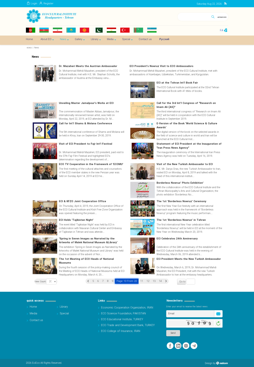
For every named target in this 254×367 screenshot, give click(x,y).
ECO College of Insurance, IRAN (120, 331)
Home (33, 307)
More (176, 98)
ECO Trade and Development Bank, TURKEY (128, 325)
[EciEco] (51, 16)
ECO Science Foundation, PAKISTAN (123, 313)
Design (208, 363)
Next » (166, 281)
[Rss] (225, 4)
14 (160, 281)
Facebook (170, 346)
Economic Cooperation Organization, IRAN (127, 308)
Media (33, 313)
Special (64, 313)
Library (64, 307)
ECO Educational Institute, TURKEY (122, 319)
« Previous (88, 281)
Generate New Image (218, 323)
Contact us (36, 320)
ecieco (29, 47)
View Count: (40, 281)
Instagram (186, 346)
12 (148, 281)
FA (221, 30)
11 (141, 281)
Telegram (194, 346)
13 (154, 281)
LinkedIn (178, 346)
